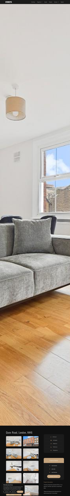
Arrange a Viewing (53, 476)
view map (53, 468)
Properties (39, 2)
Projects (50, 2)
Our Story (33, 2)
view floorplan (54, 472)
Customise (6, 491)
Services (55, 2)
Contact (62, 2)
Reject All (13, 491)
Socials (45, 2)
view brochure (54, 465)
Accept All (20, 491)
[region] (13, 488)
